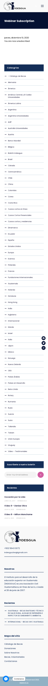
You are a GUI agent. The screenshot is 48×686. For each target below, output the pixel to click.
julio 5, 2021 (9, 518)
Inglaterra (12, 314)
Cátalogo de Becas (13, 644)
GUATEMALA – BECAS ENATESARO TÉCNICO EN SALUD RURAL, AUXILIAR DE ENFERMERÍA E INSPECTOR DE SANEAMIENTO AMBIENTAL (26, 613)
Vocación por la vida (14, 497)
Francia (11, 271)
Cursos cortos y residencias (20, 221)
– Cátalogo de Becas (17, 76)
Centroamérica (14, 172)
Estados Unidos (14, 246)
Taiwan (11, 433)
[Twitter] (44, 343)
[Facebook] (44, 338)
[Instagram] (44, 348)
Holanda (11, 290)
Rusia (10, 408)
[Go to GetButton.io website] (6, 683)
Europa (11, 252)
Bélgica (11, 147)
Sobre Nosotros (11, 652)
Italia (10, 339)
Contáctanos (10, 661)
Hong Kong (12, 302)
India (10, 308)
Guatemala (13, 283)
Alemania (12, 82)
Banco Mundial (14, 140)
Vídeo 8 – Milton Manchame (18, 514)
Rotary (11, 395)
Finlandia (12, 265)
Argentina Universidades (18, 116)
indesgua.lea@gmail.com (15, 552)
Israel (10, 333)
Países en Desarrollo (16, 383)
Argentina (12, 109)
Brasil (10, 159)
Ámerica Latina (14, 103)
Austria (11, 134)
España (11, 240)
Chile (10, 178)
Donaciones (10, 648)
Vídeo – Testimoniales (17, 451)
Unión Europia (14, 439)
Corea (10, 196)
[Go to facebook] (6, 679)
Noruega (11, 358)
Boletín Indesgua (15, 153)
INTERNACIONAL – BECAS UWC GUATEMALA (25, 622)
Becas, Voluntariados (14, 657)
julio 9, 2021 (9, 509)
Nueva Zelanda (14, 364)
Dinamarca (13, 227)
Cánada (11, 165)
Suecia (11, 414)
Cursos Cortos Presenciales (19, 215)
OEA (9, 370)
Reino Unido (13, 389)
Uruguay (11, 445)
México (11, 352)
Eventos (11, 259)
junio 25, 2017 (9, 501)
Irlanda (11, 327)
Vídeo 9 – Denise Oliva (15, 505)
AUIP (10, 122)
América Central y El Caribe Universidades (20, 96)
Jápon (10, 346)
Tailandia (12, 426)
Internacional (13, 321)
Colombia (12, 190)
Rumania (12, 401)
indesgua (23, 501)
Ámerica (11, 88)
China (10, 184)
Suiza (10, 420)
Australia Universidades (18, 128)
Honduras (12, 296)
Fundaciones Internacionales (20, 277)
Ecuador (11, 234)
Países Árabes (14, 377)
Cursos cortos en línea (17, 209)
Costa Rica (12, 203)
